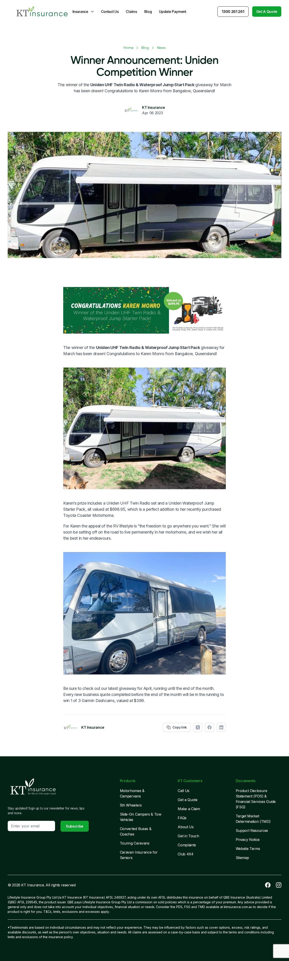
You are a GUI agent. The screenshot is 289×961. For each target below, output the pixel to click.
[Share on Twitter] (197, 727)
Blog (148, 11)
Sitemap (242, 857)
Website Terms (248, 848)
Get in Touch (188, 836)
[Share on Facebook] (209, 727)
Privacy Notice (248, 839)
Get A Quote (266, 11)
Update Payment (172, 11)
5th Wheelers (131, 805)
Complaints (187, 845)
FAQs (182, 818)
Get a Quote (187, 799)
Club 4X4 (185, 854)
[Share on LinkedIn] (221, 727)
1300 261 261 (233, 11)
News (161, 48)
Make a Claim (189, 809)
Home (128, 48)
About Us (185, 827)
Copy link (179, 727)
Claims (131, 11)
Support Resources (252, 830)
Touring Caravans (134, 843)
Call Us (183, 790)
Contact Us (110, 11)
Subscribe (74, 826)
